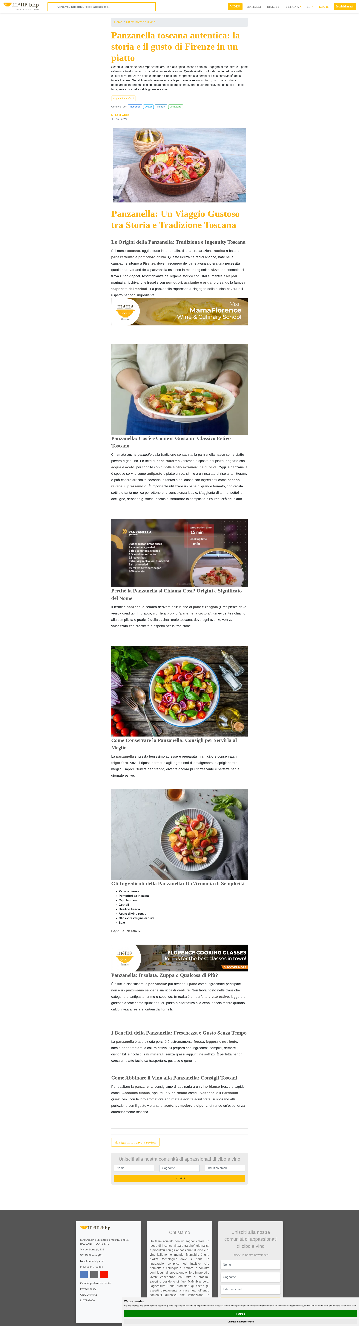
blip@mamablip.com (92, 1261)
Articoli (254, 6)
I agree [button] (240, 1313)
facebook (135, 106)
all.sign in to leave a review (135, 1142)
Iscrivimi (179, 1178)
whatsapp (175, 106)
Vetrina (292, 6)
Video (235, 6)
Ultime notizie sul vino (140, 22)
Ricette (273, 6)
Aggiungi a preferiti (123, 98)
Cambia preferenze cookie (95, 1283)
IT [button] (309, 6)
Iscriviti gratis (345, 6)
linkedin (161, 106)
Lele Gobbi (122, 114)
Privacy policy (88, 1288)
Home (118, 22)
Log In (324, 6)
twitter (148, 106)
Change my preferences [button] (241, 1321)
